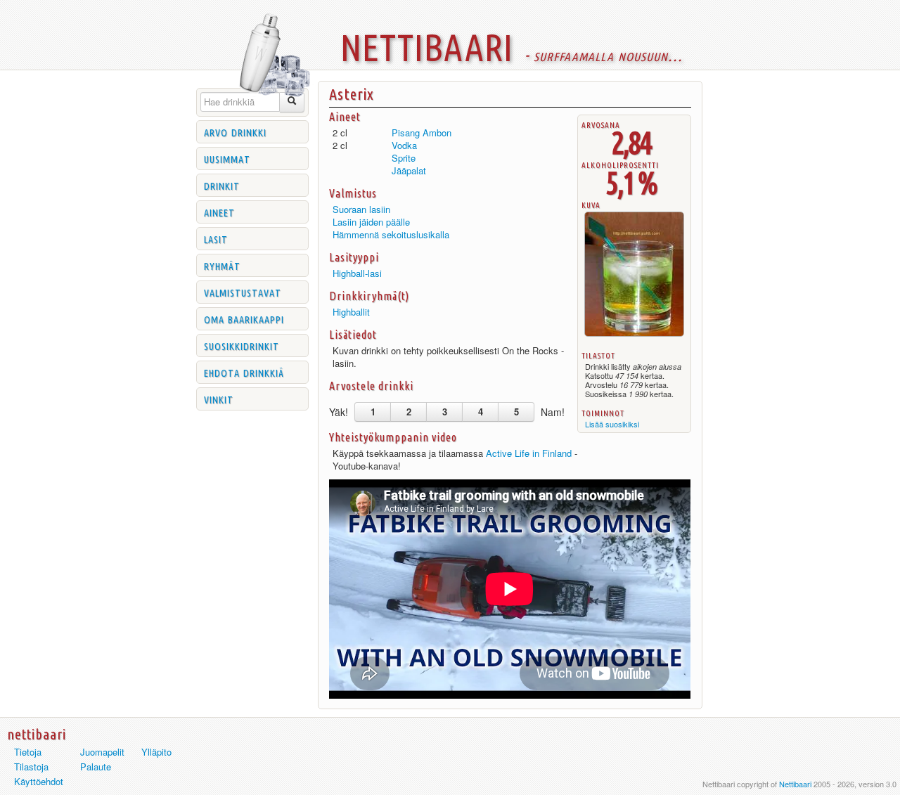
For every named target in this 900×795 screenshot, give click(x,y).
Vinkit (218, 399)
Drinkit (222, 185)
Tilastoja (31, 766)
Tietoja (27, 751)
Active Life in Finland (529, 453)
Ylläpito (156, 751)
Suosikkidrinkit (241, 345)
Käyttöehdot (38, 781)
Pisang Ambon (421, 132)
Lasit (216, 238)
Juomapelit (102, 751)
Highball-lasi (357, 273)
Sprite (404, 157)
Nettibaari (795, 783)
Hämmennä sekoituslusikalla (391, 234)
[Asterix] (634, 336)
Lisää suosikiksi (612, 423)
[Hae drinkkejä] (292, 102)
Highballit (351, 311)
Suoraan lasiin (361, 209)
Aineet (219, 212)
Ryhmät (222, 265)
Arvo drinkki (235, 131)
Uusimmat (227, 158)
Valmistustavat (242, 292)
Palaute (95, 766)
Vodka (404, 145)
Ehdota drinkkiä (244, 372)
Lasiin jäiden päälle (371, 221)
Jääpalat (409, 170)
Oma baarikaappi (244, 318)
